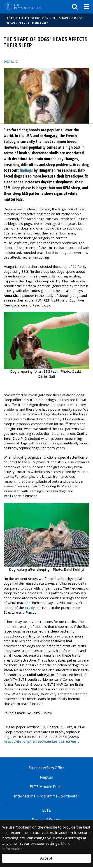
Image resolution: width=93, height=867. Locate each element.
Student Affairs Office (47, 767)
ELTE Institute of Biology (27, 18)
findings (26, 170)
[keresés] (75, 7)
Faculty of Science (46, 819)
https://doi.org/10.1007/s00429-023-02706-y (41, 741)
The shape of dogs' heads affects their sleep (45, 20)
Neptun (46, 777)
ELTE (46, 810)
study (30, 607)
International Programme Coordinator (46, 796)
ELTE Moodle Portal (46, 786)
